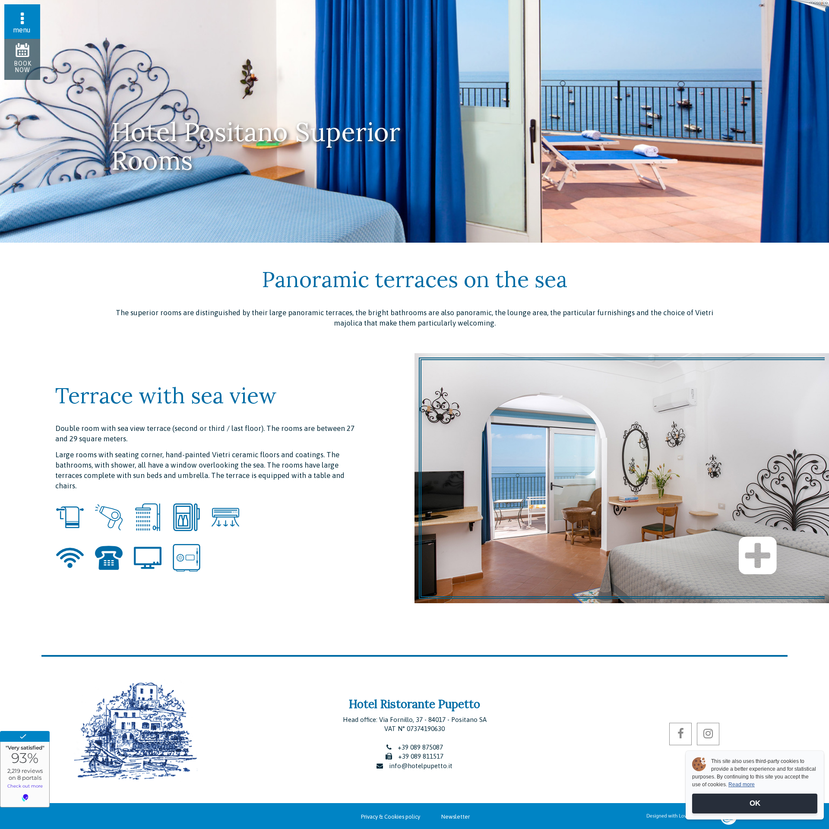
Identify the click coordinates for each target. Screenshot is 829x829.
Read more (741, 785)
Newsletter (455, 816)
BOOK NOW (23, 66)
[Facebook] (680, 734)
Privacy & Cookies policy (390, 816)
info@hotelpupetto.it (420, 765)
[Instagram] (708, 734)
